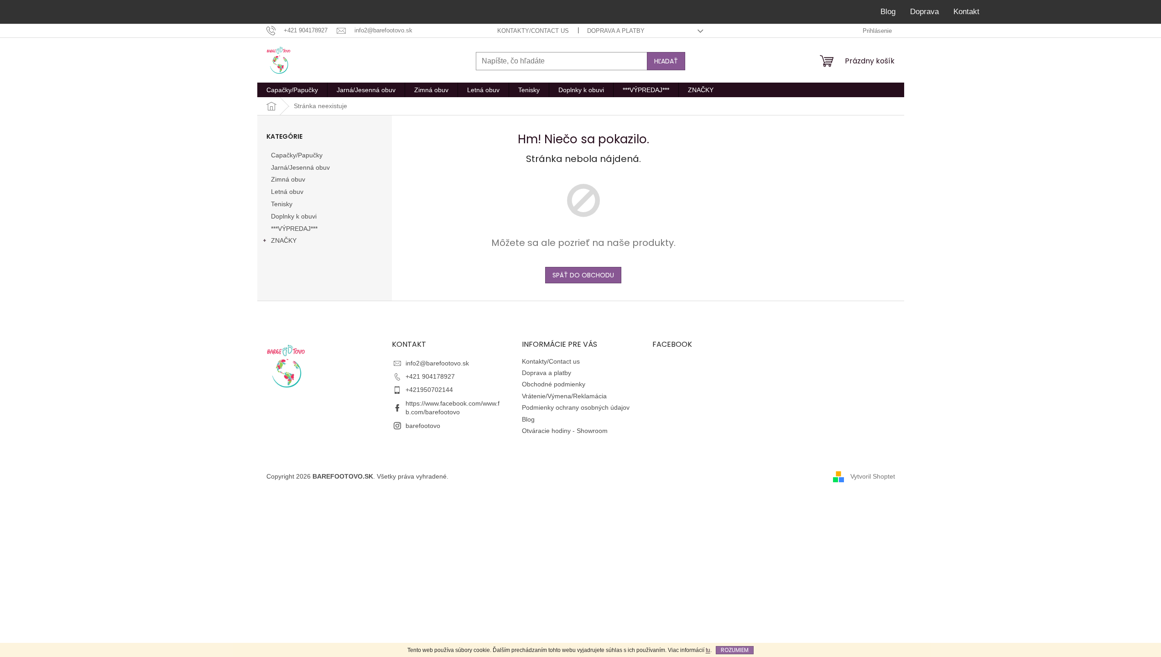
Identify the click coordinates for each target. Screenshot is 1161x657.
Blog (887, 11)
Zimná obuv (288, 179)
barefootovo (423, 425)
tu (708, 650)
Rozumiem (735, 650)
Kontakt (966, 11)
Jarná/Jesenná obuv (300, 167)
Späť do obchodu (583, 275)
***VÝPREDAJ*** (294, 228)
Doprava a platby (616, 30)
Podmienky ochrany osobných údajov (576, 407)
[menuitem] (292, 90)
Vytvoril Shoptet (872, 476)
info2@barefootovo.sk (437, 363)
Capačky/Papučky (297, 155)
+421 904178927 (430, 376)
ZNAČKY (284, 240)
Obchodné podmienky (553, 384)
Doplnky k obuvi (294, 216)
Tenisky (281, 204)
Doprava (924, 11)
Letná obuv (287, 191)
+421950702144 (429, 389)
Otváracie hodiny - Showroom (565, 430)
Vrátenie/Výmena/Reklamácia (564, 396)
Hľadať (666, 61)
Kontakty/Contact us (533, 30)
